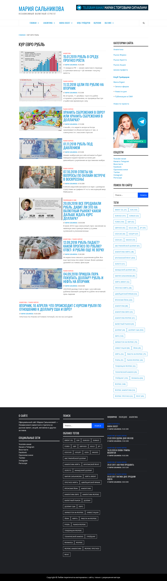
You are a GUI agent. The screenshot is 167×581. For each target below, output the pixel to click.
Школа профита (120, 70)
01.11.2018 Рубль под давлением (78, 145)
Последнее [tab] (123, 417)
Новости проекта (121, 104)
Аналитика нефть (124, 252)
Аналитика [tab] (133, 417)
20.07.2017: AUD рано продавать (120, 464)
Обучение (97, 23)
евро (119, 336)
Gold (133, 228)
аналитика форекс (125, 318)
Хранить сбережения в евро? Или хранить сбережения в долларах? (84, 116)
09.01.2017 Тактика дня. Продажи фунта (121, 478)
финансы (137, 378)
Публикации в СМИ (69, 200)
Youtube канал (119, 158)
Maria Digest (64, 23)
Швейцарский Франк (126, 294)
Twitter (116, 172)
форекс (120, 384)
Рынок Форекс (68, 81)
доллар (120, 330)
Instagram (117, 175)
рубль (119, 360)
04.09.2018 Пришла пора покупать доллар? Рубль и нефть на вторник (83, 277)
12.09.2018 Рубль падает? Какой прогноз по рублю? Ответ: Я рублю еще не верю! (83, 246)
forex (119, 222)
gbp (131, 222)
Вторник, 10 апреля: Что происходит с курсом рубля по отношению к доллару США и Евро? (60, 307)
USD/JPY (133, 234)
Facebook (117, 167)
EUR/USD (120, 216)
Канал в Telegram (121, 161)
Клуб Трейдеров (83, 23)
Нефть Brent (122, 282)
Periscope (117, 177)
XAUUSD (130, 240)
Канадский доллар (125, 270)
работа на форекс (136, 354)
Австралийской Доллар (127, 246)
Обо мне (108, 23)
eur (133, 210)
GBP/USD (120, 228)
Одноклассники (120, 169)
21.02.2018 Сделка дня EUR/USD (120, 438)
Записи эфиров (122, 86)
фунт (140, 396)
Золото (120, 264)
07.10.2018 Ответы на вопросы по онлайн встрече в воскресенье (84, 175)
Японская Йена (123, 300)
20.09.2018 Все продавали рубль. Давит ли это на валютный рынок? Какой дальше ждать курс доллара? (82, 211)
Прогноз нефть (123, 288)
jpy (143, 228)
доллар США (135, 330)
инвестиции (122, 348)
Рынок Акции (119, 65)
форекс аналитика (125, 390)
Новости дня (121, 91)
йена (137, 348)
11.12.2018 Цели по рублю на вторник (83, 86)
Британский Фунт (125, 258)
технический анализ (126, 372)
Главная (33, 23)
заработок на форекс (126, 342)
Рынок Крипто (120, 60)
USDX (118, 240)
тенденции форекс (125, 366)
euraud (134, 216)
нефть (119, 354)
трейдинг (121, 378)
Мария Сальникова (41, 8)
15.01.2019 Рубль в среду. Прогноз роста (81, 58)
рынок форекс (135, 360)
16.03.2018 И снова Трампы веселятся (118, 451)
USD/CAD (120, 234)
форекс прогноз (124, 396)
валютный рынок (124, 324)
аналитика (121, 306)
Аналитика (48, 23)
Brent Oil (121, 210)
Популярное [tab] (112, 417)
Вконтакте (118, 164)
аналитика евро (124, 312)
